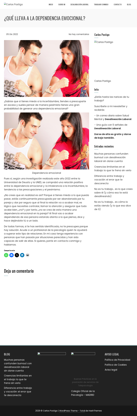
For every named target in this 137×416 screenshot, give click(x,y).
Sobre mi (61, 4)
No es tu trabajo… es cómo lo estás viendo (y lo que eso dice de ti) (112, 205)
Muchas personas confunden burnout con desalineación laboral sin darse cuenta (111, 157)
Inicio (51, 4)
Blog (129, 4)
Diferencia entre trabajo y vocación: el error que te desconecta (109, 179)
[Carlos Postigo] (113, 59)
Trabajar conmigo (101, 4)
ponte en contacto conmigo (62, 241)
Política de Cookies (116, 364)
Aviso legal (111, 369)
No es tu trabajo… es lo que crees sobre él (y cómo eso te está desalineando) (113, 192)
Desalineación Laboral (80, 4)
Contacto (118, 4)
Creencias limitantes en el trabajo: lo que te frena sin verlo (18, 379)
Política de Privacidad (117, 359)
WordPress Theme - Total (72, 410)
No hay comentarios (78, 34)
